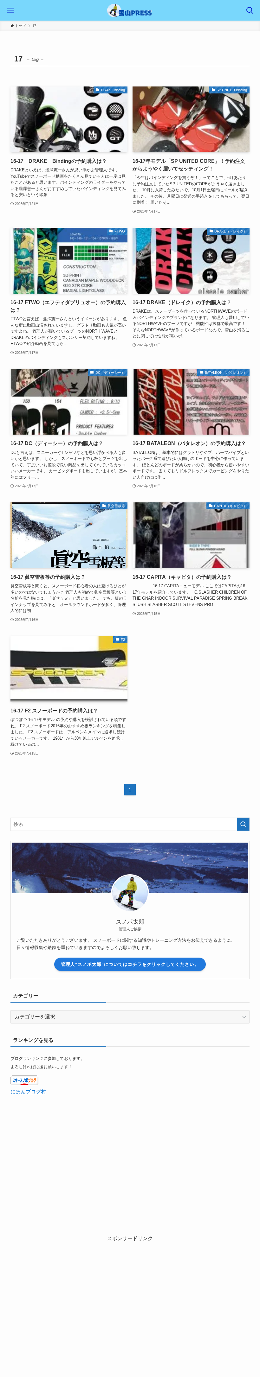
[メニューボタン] (10, 10)
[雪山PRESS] (130, 10)
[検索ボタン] (249, 10)
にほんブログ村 (28, 1091)
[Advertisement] (130, 1287)
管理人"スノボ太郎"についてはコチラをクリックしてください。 (130, 964)
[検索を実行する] (243, 824)
